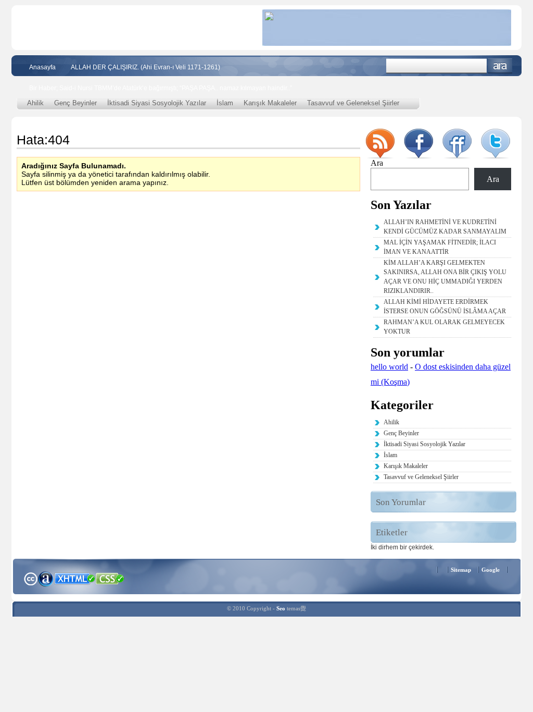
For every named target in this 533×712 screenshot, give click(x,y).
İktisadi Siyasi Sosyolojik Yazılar (156, 103)
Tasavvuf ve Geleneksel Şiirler (353, 103)
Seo (280, 608)
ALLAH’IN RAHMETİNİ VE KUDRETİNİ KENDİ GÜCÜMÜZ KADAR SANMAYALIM (445, 226)
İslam (225, 103)
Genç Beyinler (75, 103)
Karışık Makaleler (270, 103)
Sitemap (461, 570)
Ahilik (35, 103)
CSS (110, 578)
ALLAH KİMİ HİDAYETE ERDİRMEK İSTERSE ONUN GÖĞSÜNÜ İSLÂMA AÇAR (445, 306)
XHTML (74, 577)
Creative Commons (30, 577)
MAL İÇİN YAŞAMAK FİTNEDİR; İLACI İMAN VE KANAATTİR (440, 247)
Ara (500, 65)
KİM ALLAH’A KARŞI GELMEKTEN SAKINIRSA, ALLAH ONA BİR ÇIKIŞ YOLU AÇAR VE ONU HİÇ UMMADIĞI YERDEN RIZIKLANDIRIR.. (445, 276)
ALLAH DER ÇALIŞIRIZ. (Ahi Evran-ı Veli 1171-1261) (145, 67)
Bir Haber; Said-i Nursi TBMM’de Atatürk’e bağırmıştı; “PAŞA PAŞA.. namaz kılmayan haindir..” (160, 88)
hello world (389, 366)
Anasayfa (42, 67)
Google (490, 570)
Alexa (46, 578)
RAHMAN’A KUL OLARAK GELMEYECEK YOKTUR (444, 326)
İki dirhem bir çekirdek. (402, 547)
